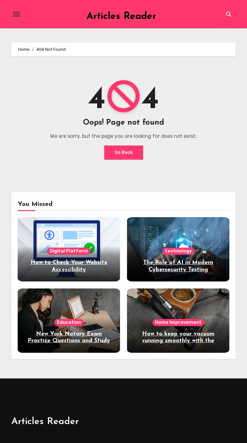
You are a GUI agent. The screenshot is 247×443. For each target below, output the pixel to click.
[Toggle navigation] (16, 14)
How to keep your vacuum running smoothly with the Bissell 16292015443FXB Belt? (178, 341)
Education (69, 322)
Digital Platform (69, 251)
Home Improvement (178, 322)
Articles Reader (121, 17)
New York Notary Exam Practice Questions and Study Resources (69, 341)
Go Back (123, 152)
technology (178, 251)
